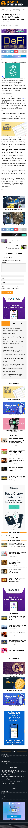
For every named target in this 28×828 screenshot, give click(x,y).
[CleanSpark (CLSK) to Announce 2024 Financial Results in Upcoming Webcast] (4, 580)
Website (3, 282)
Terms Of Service (5, 756)
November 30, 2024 (13, 582)
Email (2, 278)
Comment (3, 262)
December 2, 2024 (13, 574)
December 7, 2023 (7, 25)
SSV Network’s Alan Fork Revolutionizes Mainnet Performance (15, 562)
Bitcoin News (14, 613)
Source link (4, 193)
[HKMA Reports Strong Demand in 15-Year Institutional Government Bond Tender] (4, 553)
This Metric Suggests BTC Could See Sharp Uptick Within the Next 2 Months (17, 642)
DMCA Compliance (5, 761)
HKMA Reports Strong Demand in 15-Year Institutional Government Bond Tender (17, 553)
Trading (3, 796)
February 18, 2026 (13, 445)
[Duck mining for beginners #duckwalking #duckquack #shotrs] (4, 469)
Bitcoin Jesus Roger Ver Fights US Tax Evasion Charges (17, 633)
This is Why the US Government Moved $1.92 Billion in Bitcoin (17, 649)
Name (3, 274)
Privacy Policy (4, 754)
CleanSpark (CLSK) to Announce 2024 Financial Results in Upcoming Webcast (17, 580)
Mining (2, 793)
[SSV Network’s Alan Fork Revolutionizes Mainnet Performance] (4, 562)
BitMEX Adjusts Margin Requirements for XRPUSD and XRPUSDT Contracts (17, 571)
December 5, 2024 (13, 472)
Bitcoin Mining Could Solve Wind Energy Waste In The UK (17, 626)
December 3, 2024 (13, 565)
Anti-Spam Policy (5, 763)
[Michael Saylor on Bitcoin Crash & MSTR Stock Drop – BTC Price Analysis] (4, 460)
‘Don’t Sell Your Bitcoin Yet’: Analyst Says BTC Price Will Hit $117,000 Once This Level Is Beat (13, 360)
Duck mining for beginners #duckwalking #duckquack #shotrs (16, 469)
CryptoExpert (16, 25)
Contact (3, 798)
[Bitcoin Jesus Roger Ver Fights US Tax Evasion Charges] (4, 634)
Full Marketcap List (14, 537)
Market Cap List (4, 791)
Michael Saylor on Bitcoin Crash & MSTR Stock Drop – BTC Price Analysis (18, 460)
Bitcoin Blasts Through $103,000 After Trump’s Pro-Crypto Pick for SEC (17, 478)
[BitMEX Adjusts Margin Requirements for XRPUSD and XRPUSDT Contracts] (4, 571)
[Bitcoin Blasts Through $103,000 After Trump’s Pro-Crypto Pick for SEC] (4, 478)
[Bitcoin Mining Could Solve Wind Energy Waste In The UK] (4, 627)
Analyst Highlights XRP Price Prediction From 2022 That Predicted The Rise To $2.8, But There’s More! (12, 370)
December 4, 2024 (13, 556)
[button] (26, 3)
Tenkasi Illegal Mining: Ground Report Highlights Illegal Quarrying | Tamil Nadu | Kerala (13, 337)
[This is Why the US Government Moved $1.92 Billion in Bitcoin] (4, 650)
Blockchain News (14, 540)
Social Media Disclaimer (6, 759)
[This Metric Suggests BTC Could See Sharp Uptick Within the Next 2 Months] (4, 642)
